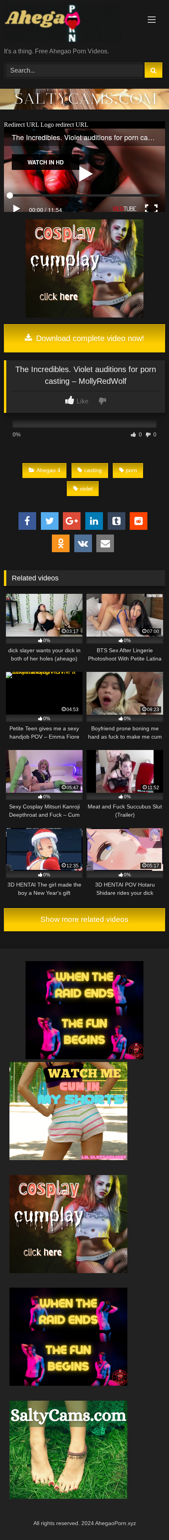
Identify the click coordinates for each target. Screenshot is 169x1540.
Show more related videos (84, 919)
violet (86, 488)
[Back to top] (144, 1516)
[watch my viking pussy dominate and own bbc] (84, 1057)
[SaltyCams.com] (68, 1496)
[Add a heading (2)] (68, 1158)
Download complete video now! (89, 338)
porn (131, 470)
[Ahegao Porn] (69, 24)
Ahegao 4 (49, 470)
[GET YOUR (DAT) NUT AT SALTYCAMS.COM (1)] (84, 107)
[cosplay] (84, 315)
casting (93, 470)
